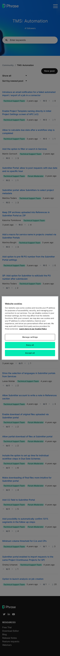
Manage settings (30, 337)
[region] (30, 328)
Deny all (30, 345)
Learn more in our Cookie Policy (33, 329)
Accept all (30, 353)
